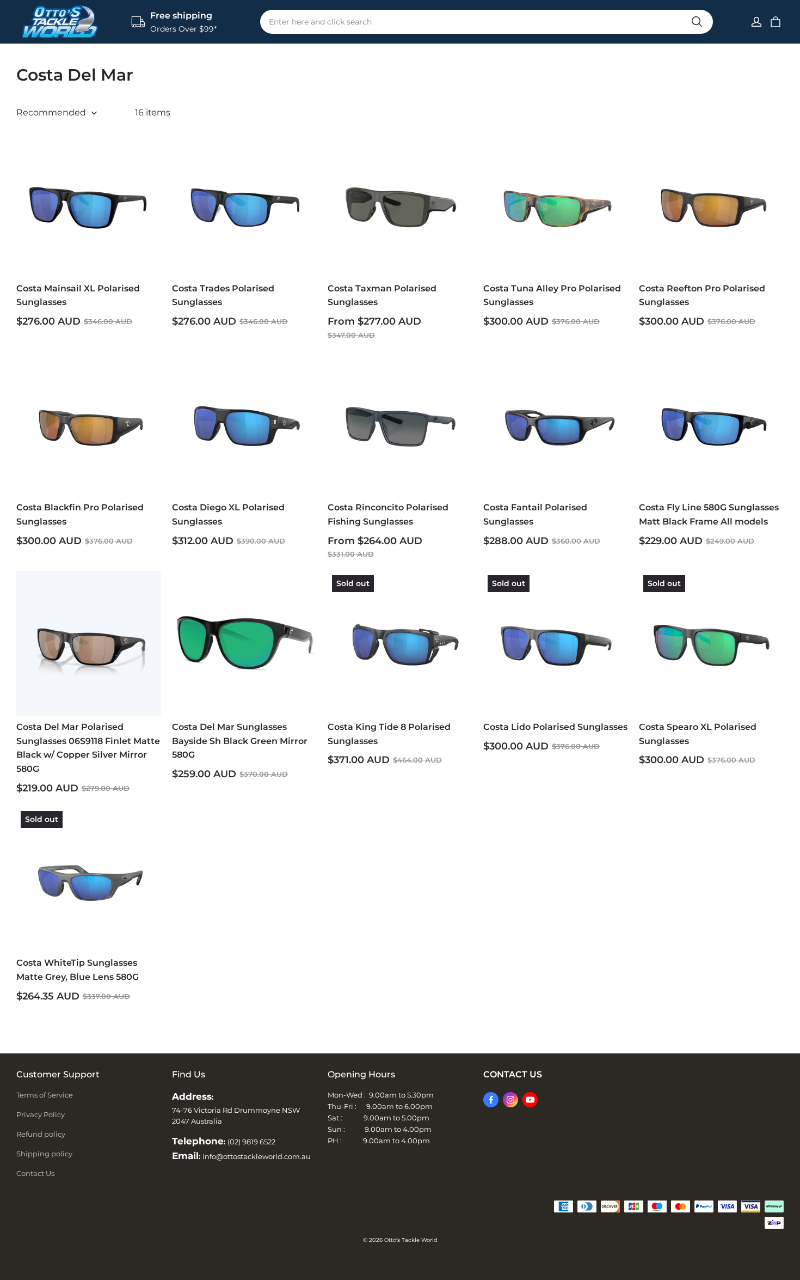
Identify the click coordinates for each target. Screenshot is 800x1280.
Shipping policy (44, 1153)
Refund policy (40, 1134)
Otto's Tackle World (411, 1240)
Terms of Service (44, 1094)
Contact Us (35, 1173)
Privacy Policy (40, 1114)
